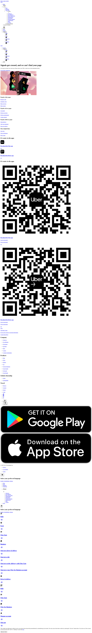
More (4, 5)
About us (7, 493)
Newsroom (8, 497)
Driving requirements (5, 115)
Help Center (3, 135)
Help (4, 29)
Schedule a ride (4, 101)
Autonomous (8, 500)
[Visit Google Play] (46, 432)
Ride (4, 4)
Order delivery (3, 122)
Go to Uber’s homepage (5, 70)
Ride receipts (3, 106)
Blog (6, 501)
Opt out (2, 631)
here (23, 629)
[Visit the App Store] (46, 463)
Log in (4, 30)
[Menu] (4, 62)
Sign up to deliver (4, 126)
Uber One (2, 131)
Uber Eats (5, 486)
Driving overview (4, 113)
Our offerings (8, 494)
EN (4, 28)
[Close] (2, 474)
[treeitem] (47, 483)
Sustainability (8, 496)
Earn (4, 484)
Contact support (4, 117)
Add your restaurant (4, 124)
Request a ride (3, 99)
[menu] (47, 16)
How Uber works (9, 495)
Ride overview (3, 103)
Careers (7, 502)
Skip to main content (5, 1)
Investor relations (9, 498)
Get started (3, 110)
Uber (2, 2)
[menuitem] (48, 8)
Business (5, 485)
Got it (6, 631)
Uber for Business (4, 133)
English (5, 401)
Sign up (5, 31)
